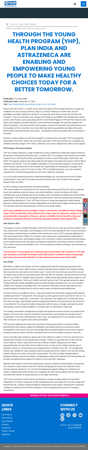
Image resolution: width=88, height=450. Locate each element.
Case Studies (7, 421)
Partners (5, 424)
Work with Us (7, 418)
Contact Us (6, 428)
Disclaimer (58, 446)
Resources (13, 24)
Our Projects (7, 415)
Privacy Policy (68, 446)
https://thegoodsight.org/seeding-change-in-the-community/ (32, 104)
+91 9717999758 (70, 428)
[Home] (7, 24)
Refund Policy (80, 446)
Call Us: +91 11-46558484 (71, 425)
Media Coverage (30, 24)
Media (21, 24)
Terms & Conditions (46, 446)
